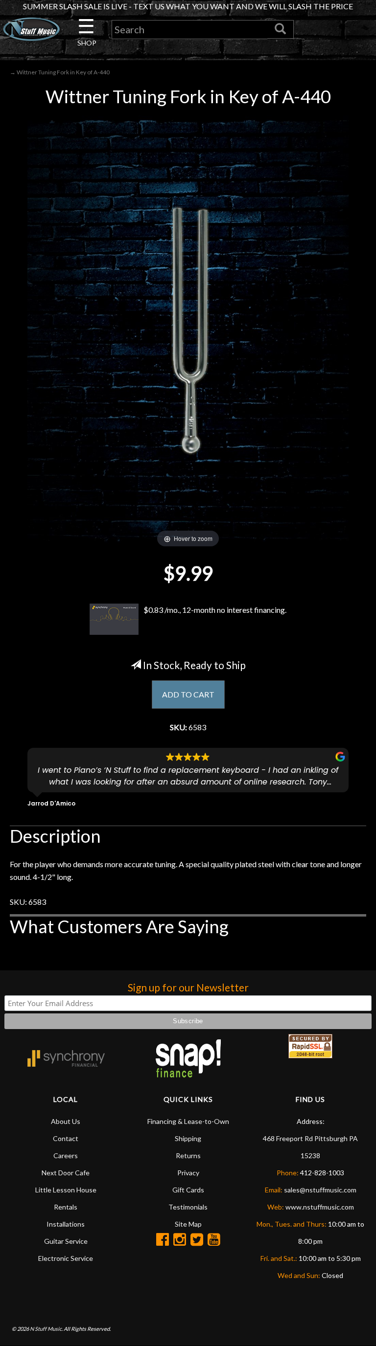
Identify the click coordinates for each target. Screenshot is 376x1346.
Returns (188, 1155)
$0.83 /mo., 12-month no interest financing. (214, 609)
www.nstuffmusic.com (319, 1207)
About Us (65, 1121)
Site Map (188, 1224)
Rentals (65, 1207)
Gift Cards (188, 1190)
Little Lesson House (65, 1190)
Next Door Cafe (66, 1172)
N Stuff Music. (46, 1328)
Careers (65, 1155)
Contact (65, 1138)
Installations (66, 1224)
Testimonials (188, 1207)
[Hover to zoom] (188, 329)
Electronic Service (65, 1258)
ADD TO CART (188, 694)
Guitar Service (66, 1241)
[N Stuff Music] (31, 29)
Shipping (188, 1138)
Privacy (188, 1172)
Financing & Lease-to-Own (188, 1121)
